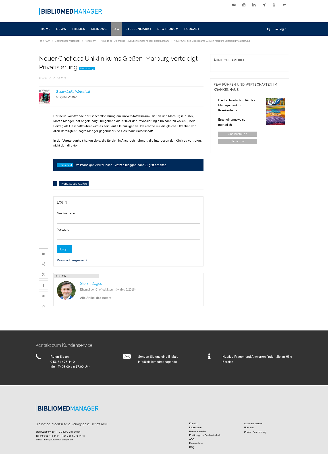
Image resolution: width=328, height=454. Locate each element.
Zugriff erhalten (155, 165)
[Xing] (264, 5)
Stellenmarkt (139, 29)
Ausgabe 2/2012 (66, 97)
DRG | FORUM (168, 29)
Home (45, 29)
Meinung (99, 29)
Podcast (191, 29)
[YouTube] (274, 5)
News (61, 29)
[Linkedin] (254, 5)
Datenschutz (196, 443)
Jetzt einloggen (126, 165)
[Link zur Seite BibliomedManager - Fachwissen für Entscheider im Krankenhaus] (41, 40)
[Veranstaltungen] (244, 5)
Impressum (195, 427)
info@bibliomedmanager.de (157, 361)
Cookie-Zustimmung (255, 432)
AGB (191, 439)
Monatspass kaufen (74, 183)
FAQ (191, 447)
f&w (116, 29)
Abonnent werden (253, 423)
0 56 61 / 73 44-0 (62, 361)
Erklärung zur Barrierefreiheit (204, 435)
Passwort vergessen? (72, 260)
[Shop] (284, 5)
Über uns (249, 427)
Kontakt (193, 423)
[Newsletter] (234, 5)
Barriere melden (197, 431)
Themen (78, 29)
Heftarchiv (237, 141)
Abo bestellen (237, 134)
